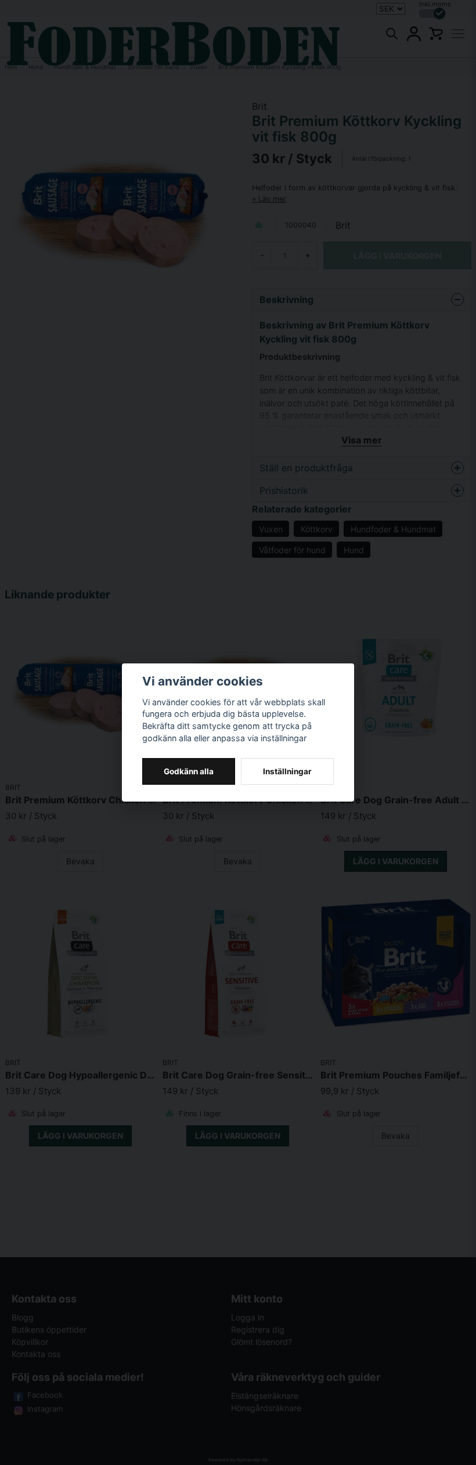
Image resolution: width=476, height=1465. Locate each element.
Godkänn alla (189, 771)
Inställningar (287, 771)
